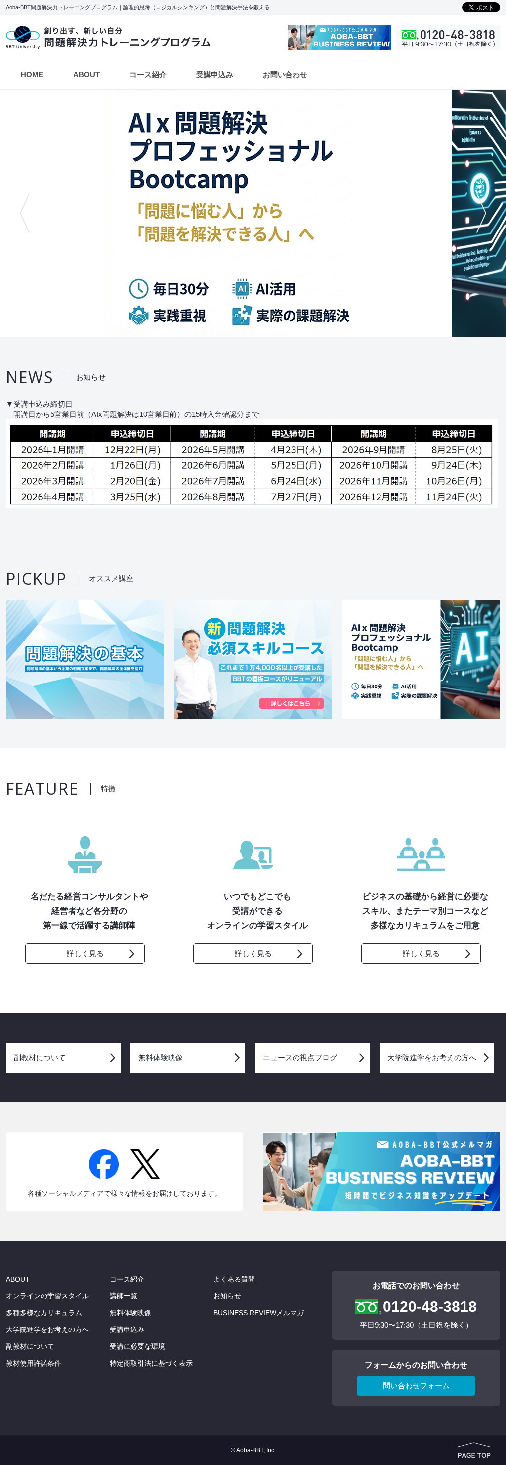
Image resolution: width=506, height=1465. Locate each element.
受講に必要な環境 (137, 1346)
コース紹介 (148, 74)
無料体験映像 (160, 1057)
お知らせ (227, 1296)
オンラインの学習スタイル (47, 1296)
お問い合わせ (285, 74)
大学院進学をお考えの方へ (431, 1057)
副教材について (40, 1057)
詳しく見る (85, 953)
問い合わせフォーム (416, 1385)
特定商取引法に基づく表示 (151, 1363)
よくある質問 (234, 1279)
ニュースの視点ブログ (300, 1057)
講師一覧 (123, 1296)
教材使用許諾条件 (33, 1363)
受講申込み (214, 74)
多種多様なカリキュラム (44, 1313)
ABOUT (86, 74)
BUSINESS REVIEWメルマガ (258, 1313)
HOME (32, 74)
